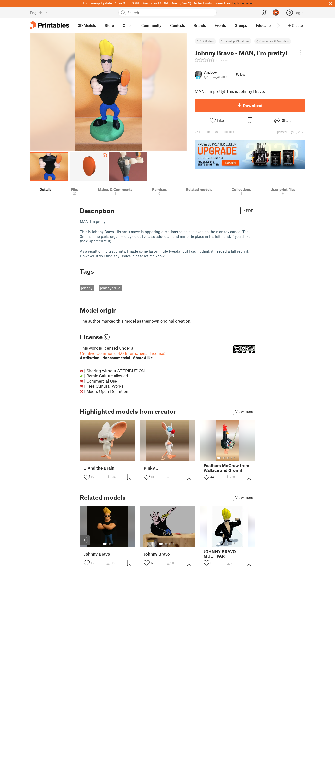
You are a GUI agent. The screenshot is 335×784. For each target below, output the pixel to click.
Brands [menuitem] (200, 25)
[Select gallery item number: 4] (231, 458)
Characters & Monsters (274, 41)
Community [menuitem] (151, 25)
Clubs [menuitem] (127, 25)
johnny (86, 288)
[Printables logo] (49, 25)
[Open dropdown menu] (300, 52)
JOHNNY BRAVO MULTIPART (220, 553)
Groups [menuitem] (241, 25)
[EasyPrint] (264, 12)
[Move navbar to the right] (278, 25)
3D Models (207, 41)
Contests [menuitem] (177, 25)
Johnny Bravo (97, 554)
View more (244, 411)
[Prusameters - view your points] (276, 12)
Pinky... (151, 468)
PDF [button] (249, 210)
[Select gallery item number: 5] (235, 458)
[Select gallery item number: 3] (228, 458)
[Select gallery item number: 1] (219, 458)
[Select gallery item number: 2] (224, 458)
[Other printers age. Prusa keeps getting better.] (250, 154)
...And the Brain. (100, 468)
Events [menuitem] (220, 25)
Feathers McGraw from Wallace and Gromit (226, 467)
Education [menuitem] (264, 25)
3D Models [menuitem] (87, 25)
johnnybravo (110, 288)
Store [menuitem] (109, 25)
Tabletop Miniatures (236, 41)
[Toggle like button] (87, 477)
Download (252, 105)
